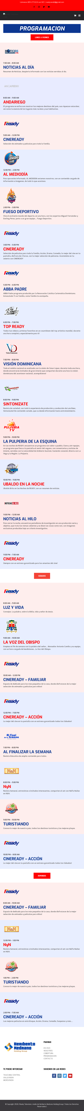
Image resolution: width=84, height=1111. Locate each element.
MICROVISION (8, 1080)
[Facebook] (54, 1076)
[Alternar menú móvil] (79, 15)
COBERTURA (48, 1053)
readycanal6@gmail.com (55, 2)
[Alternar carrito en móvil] (75, 15)
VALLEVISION (8, 1077)
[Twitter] (65, 1076)
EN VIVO (47, 1048)
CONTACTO (48, 1058)
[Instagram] (59, 1076)
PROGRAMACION (50, 1056)
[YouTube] (70, 1076)
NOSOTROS (48, 1051)
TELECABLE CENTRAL (11, 1075)
